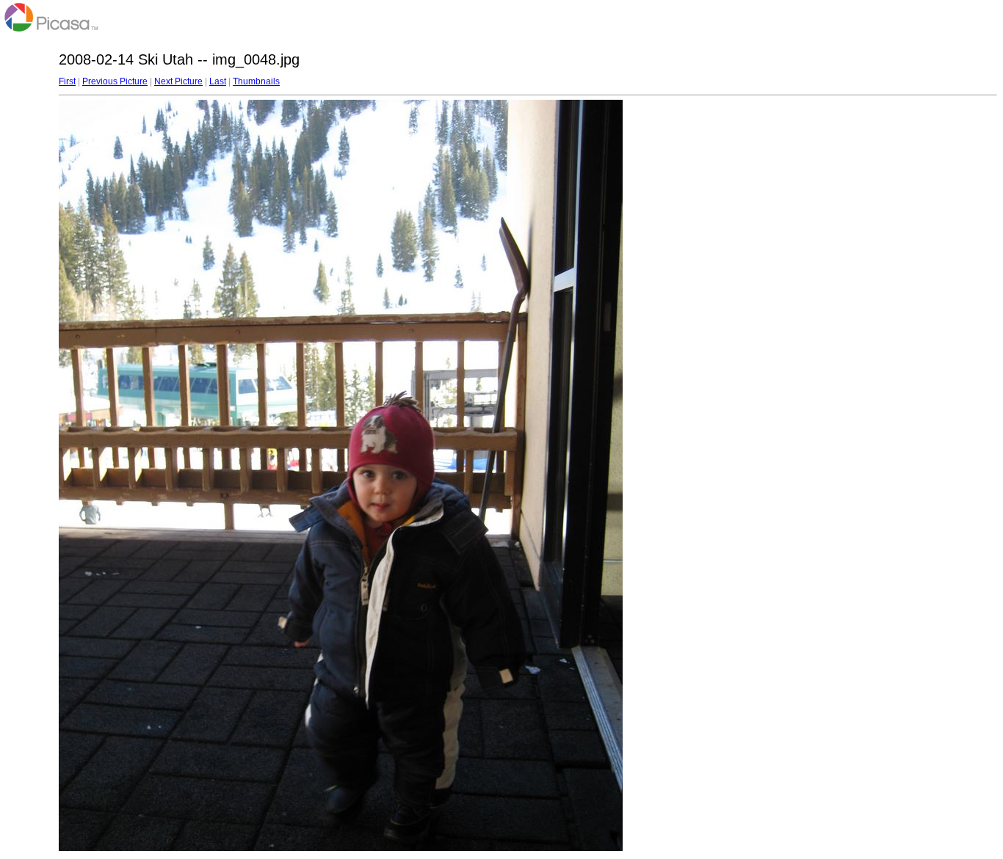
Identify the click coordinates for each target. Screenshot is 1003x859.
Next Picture (178, 81)
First (67, 81)
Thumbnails (256, 81)
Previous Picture (115, 81)
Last (217, 81)
